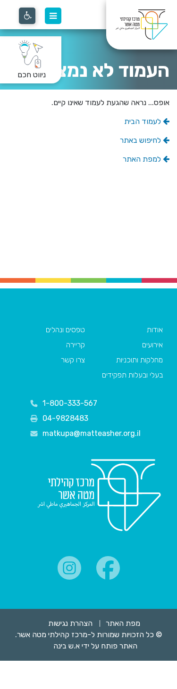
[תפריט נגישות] (27, 16)
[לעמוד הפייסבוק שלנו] (108, 568)
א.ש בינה (60, 645)
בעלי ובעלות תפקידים (132, 374)
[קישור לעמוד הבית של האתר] (99, 495)
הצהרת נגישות (70, 623)
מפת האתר (123, 623)
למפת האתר (143, 159)
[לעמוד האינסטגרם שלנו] (69, 568)
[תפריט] (53, 16)
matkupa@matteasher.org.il (91, 433)
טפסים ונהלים (65, 329)
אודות (155, 329)
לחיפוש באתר (141, 140)
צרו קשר (73, 359)
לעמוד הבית (143, 121)
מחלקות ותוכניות (139, 359)
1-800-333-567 (69, 403)
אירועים (152, 344)
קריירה (75, 344)
